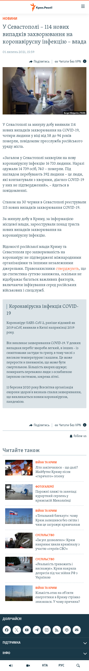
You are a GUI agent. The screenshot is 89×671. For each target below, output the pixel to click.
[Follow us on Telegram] (37, 630)
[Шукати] (78, 665)
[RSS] (56, 630)
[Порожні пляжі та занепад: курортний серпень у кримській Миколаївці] (19, 492)
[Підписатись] (77, 630)
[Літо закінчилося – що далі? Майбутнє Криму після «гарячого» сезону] (19, 467)
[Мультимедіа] (28, 665)
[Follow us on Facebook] (7, 630)
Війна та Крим (46, 462)
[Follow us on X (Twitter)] (17, 630)
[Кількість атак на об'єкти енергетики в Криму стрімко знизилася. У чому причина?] (19, 593)
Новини (10, 19)
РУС (61, 665)
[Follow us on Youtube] (27, 630)
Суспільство (44, 535)
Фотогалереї (44, 487)
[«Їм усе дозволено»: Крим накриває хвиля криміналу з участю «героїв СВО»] (19, 540)
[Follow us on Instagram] (47, 630)
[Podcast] (67, 630)
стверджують (67, 269)
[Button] (39, 62)
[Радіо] (10, 665)
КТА (45, 665)
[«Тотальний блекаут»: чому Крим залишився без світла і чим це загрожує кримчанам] (19, 516)
